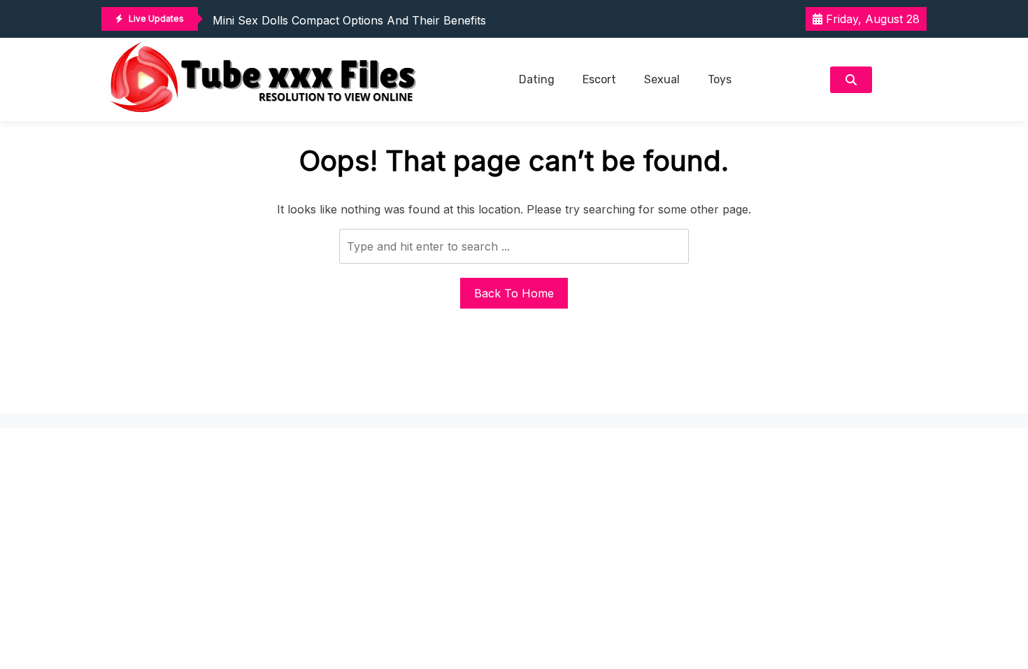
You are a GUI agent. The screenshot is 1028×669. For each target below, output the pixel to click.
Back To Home (514, 293)
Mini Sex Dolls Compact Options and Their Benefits (349, 20)
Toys (719, 79)
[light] (903, 79)
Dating (537, 79)
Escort (599, 79)
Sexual (662, 79)
